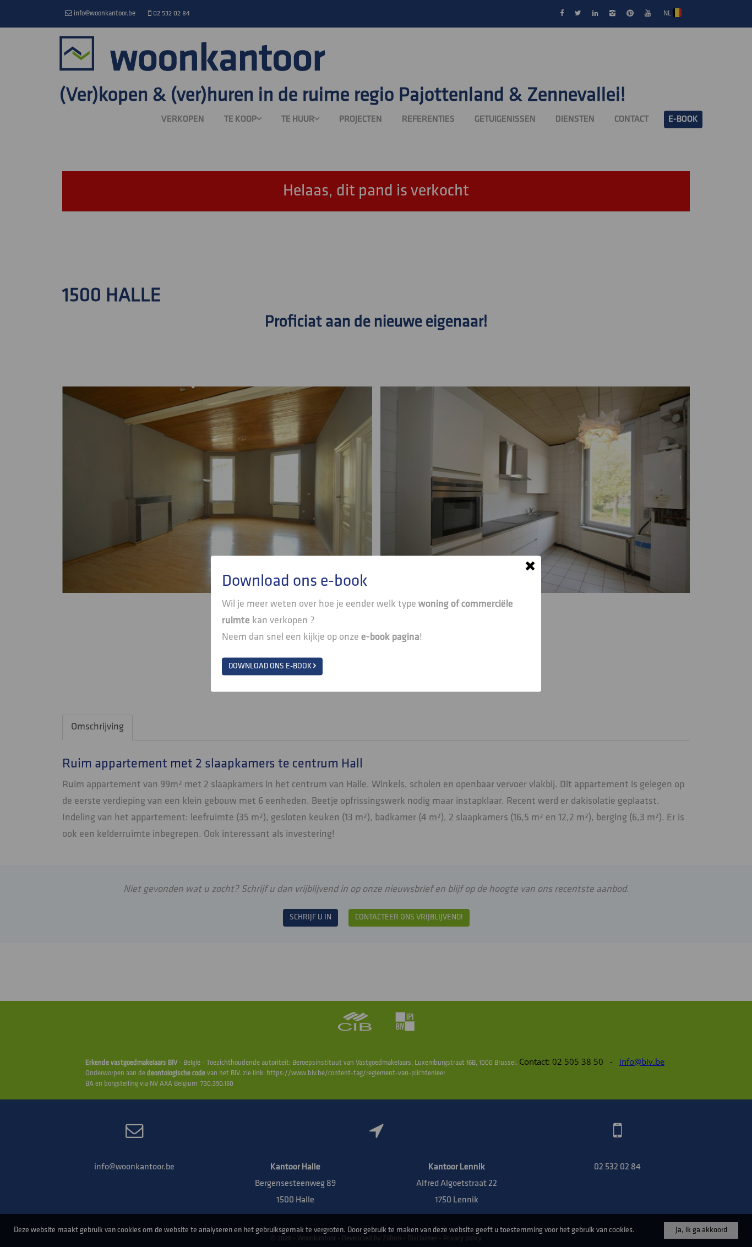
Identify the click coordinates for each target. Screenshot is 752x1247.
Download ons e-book (270, 666)
